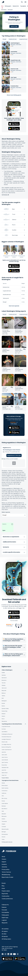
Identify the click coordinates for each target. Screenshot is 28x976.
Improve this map (22, 467)
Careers (4, 859)
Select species (6, 512)
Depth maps (5, 917)
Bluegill (4, 39)
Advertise (4, 867)
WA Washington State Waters (11, 450)
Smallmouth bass (13, 39)
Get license (4, 195)
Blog (3, 885)
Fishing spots (5, 915)
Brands (4, 883)
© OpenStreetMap (14, 467)
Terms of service (6, 872)
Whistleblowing (6, 874)
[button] (7, 527)
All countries (5, 928)
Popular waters (6, 891)
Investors (4, 864)
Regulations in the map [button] (14, 455)
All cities (4, 934)
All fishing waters (6, 939)
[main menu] (25, 2)
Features (4, 907)
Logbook (4, 920)
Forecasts (4, 910)
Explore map (14, 26)
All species (5, 936)
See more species (14, 306)
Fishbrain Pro (5, 904)
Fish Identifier (5, 912)
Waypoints (4, 922)
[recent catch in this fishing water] (8, 326)
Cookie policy (5, 896)
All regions (5, 931)
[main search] (22, 2)
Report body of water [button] (7, 877)
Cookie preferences (7, 898)
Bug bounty (5, 893)
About (3, 856)
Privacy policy (5, 869)
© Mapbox (8, 467)
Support (4, 861)
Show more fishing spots (14, 95)
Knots (3, 888)
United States (4, 9)
